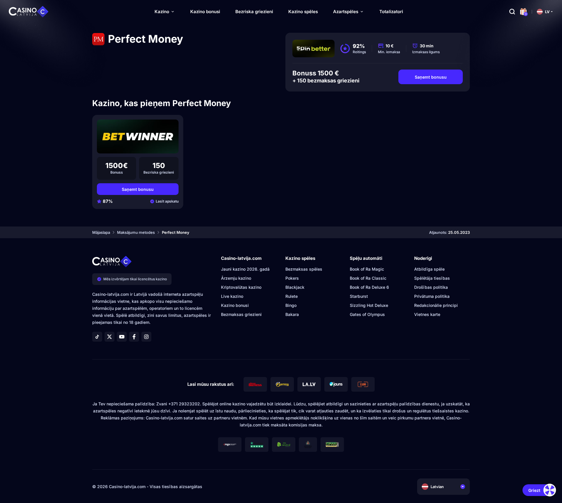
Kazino (162, 11)
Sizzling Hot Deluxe (369, 305)
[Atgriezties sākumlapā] (29, 12)
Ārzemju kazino (236, 278)
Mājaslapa (101, 232)
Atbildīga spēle (429, 269)
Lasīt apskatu (167, 201)
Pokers (292, 278)
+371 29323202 (184, 403)
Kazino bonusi (205, 11)
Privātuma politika (432, 296)
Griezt (534, 490)
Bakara (292, 314)
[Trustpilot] (256, 444)
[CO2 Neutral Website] (283, 444)
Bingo (291, 305)
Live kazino (232, 296)
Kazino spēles (303, 11)
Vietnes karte (427, 314)
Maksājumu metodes (136, 232)
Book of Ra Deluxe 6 (369, 287)
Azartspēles (345, 11)
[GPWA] (332, 444)
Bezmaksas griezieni (241, 314)
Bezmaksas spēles (303, 269)
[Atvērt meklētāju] (512, 12)
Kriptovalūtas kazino (241, 287)
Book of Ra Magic (367, 269)
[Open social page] (97, 337)
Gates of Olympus (367, 314)
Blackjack (294, 287)
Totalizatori (391, 11)
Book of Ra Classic (368, 278)
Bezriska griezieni (254, 11)
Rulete (291, 296)
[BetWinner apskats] (138, 136)
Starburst (359, 296)
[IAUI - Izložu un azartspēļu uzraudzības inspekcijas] (308, 444)
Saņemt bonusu (431, 77)
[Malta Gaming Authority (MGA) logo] (229, 444)
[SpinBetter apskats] (313, 48)
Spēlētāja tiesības (432, 278)
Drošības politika (431, 287)
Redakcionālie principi (436, 305)
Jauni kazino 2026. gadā (245, 269)
